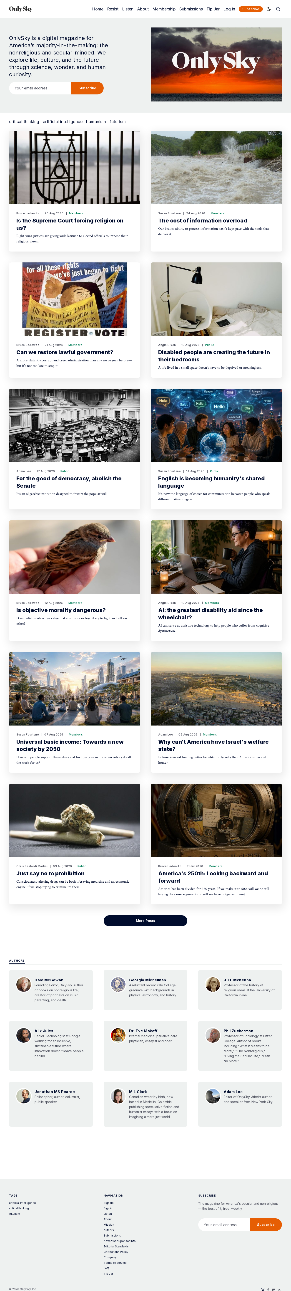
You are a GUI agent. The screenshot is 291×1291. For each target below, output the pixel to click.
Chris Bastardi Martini (32, 866)
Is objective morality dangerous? (61, 610)
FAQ (106, 1268)
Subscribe (250, 9)
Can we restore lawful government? (64, 352)
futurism (118, 121)
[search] (278, 9)
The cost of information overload (202, 220)
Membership (164, 9)
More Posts (145, 921)
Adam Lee (23, 471)
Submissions (191, 9)
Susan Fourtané (169, 213)
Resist (112, 9)
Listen (127, 9)
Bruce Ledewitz (27, 213)
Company (110, 1257)
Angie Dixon (167, 345)
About (143, 9)
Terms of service (115, 1262)
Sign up (109, 1203)
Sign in (108, 1208)
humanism (96, 121)
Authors (17, 960)
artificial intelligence (63, 121)
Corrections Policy (116, 1252)
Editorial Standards (116, 1246)
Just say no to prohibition (50, 873)
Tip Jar (213, 9)
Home (97, 9)
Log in (229, 9)
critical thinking (24, 121)
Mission (109, 1224)
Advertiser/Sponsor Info (120, 1241)
